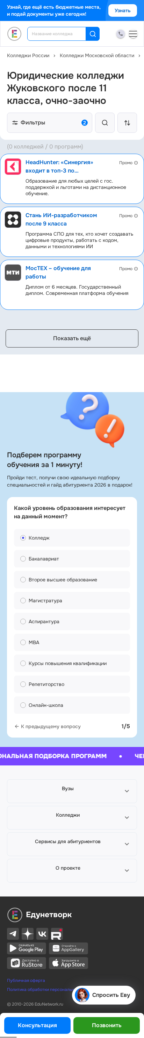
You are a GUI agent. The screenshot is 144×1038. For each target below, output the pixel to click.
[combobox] (61, 34)
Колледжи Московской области (97, 55)
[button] (72, 791)
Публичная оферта (26, 980)
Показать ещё (72, 338)
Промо (125, 163)
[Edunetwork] (14, 34)
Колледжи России (28, 55)
